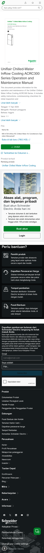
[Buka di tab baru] (15, 139)
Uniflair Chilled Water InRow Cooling (19, 165)
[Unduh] (22, 41)
